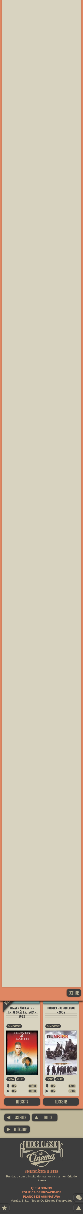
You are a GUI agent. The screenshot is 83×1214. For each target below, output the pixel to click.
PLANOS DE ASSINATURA (41, 1196)
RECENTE (16, 1117)
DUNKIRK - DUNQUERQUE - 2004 (61, 1010)
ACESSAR (22, 1101)
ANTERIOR (16, 1129)
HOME (43, 1117)
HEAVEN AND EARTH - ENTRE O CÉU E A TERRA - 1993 (22, 1012)
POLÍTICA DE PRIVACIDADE (41, 1192)
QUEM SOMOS (41, 1188)
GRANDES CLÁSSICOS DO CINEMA (41, 1145)
